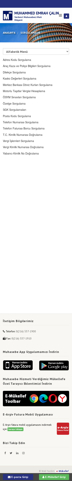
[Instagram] (23, 453)
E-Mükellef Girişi (55, 477)
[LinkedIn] (17, 453)
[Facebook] (5, 453)
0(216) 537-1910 (21, 338)
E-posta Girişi (19, 477)
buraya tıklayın (15, 429)
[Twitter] (11, 453)
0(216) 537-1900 (26, 331)
